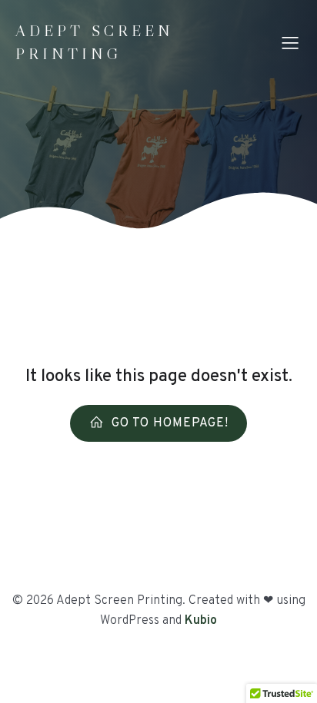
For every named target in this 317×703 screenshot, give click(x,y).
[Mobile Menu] (290, 42)
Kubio (201, 620)
